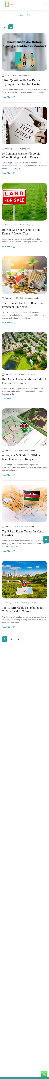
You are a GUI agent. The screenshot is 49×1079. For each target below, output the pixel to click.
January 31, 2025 (11, 298)
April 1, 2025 (10, 75)
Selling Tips (29, 225)
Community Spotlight (28, 374)
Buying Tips (25, 149)
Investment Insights (24, 75)
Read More (7, 97)
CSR (22, 225)
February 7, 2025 (11, 149)
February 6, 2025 (11, 225)
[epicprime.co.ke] (8, 5)
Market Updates (31, 527)
